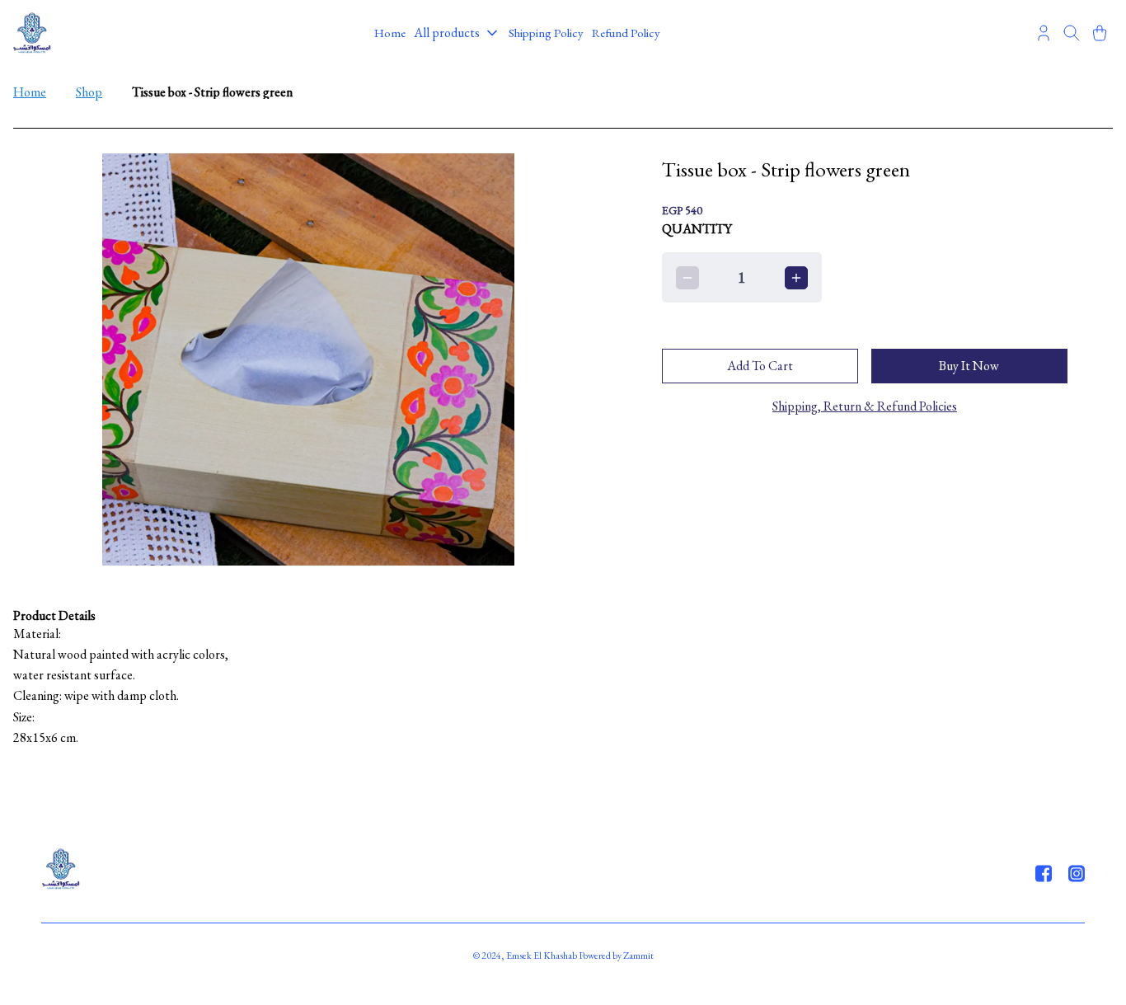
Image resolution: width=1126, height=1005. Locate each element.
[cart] (1100, 33)
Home (29, 92)
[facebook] (1043, 873)
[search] (1072, 33)
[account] (1044, 33)
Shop (89, 92)
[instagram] (1076, 873)
